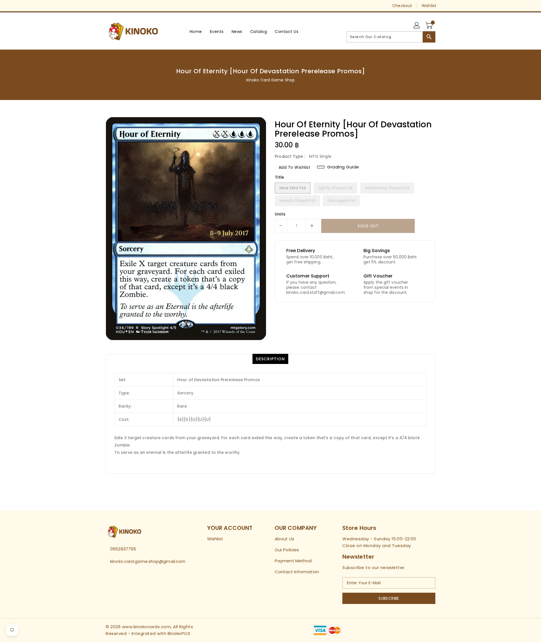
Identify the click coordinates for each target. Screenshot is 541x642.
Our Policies (287, 550)
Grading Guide (343, 167)
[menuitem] (195, 31)
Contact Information (297, 572)
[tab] (270, 359)
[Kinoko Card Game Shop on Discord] (130, 5)
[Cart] (429, 25)
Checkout (402, 5)
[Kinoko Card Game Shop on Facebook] (98, 5)
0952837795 (123, 549)
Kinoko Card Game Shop (270, 80)
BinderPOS (179, 633)
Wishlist (429, 5)
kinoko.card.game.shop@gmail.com (145, 561)
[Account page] (417, 25)
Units (280, 214)
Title (279, 177)
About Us (284, 539)
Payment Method (293, 561)
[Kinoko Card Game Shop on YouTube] (119, 5)
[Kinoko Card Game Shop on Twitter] (108, 5)
